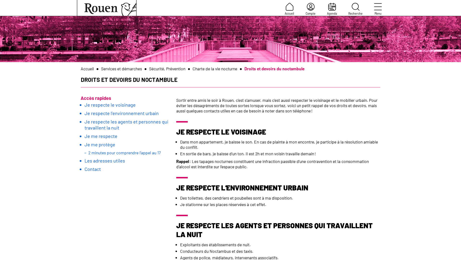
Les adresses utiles (105, 160)
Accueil (289, 13)
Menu (378, 13)
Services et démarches (121, 68)
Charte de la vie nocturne (215, 68)
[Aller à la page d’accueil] (107, 8)
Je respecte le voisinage (110, 105)
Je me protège (100, 144)
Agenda (332, 13)
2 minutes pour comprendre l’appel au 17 (124, 152)
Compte (310, 13)
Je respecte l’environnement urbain (122, 113)
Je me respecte (101, 136)
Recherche (355, 13)
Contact (93, 169)
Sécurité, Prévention (167, 68)
